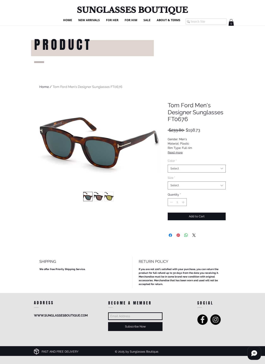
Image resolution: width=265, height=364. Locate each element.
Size (171, 177)
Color (172, 160)
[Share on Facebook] (170, 235)
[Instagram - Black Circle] (215, 319)
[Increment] (183, 202)
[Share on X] (194, 235)
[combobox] (197, 169)
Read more (175, 152)
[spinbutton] (177, 202)
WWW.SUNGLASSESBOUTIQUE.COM (61, 315)
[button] (231, 22)
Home (44, 87)
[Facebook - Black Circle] (202, 319)
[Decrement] (170, 202)
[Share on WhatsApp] (186, 235)
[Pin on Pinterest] (178, 235)
